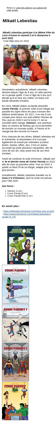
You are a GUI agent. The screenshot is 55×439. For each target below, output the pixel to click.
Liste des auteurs (24, 8)
